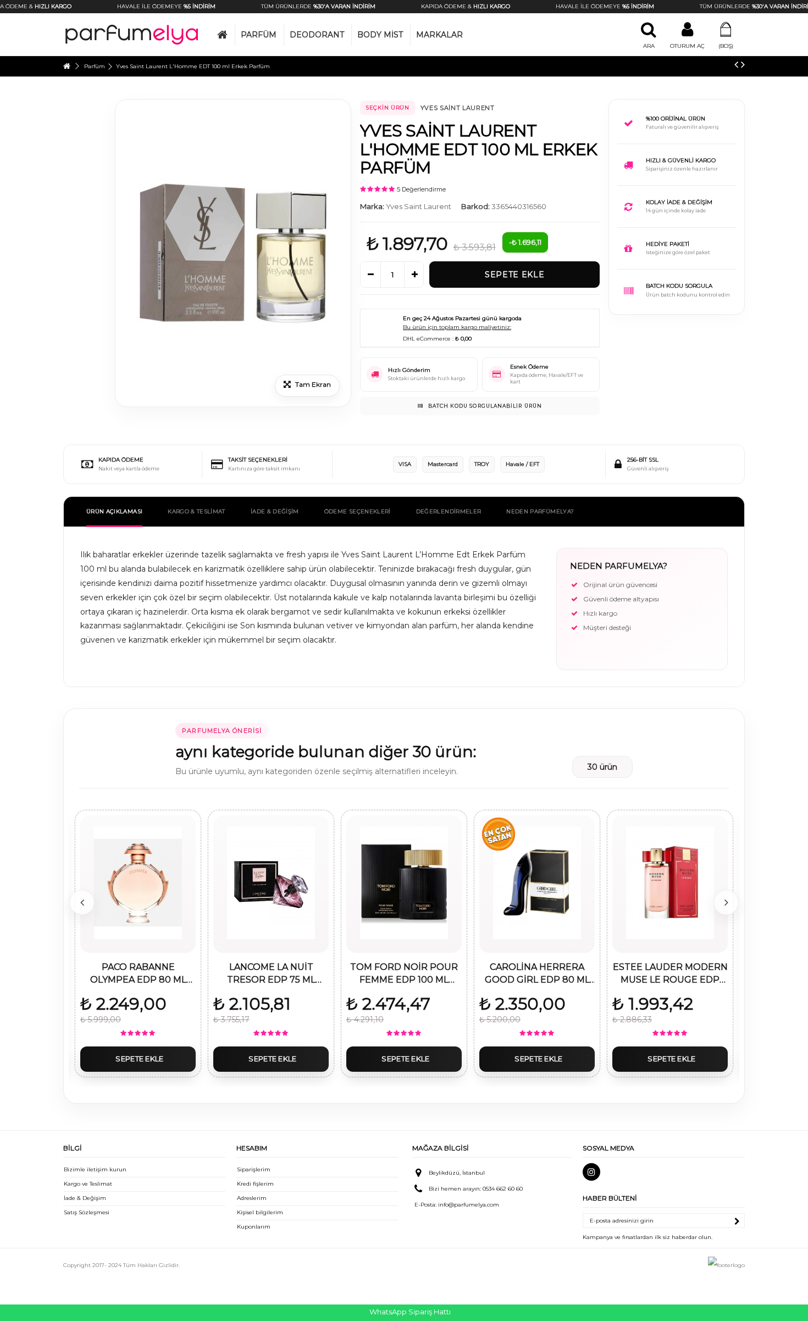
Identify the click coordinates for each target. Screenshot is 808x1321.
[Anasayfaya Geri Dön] (66, 66)
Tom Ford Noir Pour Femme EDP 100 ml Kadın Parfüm (404, 974)
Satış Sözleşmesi (86, 1212)
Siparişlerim (253, 1169)
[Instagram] (591, 1172)
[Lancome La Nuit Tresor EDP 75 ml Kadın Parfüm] (271, 883)
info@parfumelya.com (468, 1204)
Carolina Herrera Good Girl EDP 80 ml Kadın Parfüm (537, 974)
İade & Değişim (85, 1198)
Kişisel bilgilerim (260, 1212)
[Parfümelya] (132, 34)
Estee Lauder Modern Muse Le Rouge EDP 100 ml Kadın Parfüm (670, 974)
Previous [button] (82, 902)
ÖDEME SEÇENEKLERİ (357, 511)
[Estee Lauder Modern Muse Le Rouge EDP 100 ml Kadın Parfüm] (670, 883)
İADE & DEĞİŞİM (275, 511)
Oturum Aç (687, 46)
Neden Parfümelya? (540, 511)
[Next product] (743, 64)
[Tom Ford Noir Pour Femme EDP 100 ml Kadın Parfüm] (404, 883)
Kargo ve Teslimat (88, 1183)
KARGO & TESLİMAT (196, 511)
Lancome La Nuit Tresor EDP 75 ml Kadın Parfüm (271, 974)
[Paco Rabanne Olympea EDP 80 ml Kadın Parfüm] (138, 883)
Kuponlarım (253, 1226)
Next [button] (726, 902)
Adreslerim (252, 1198)
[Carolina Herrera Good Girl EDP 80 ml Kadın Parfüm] (537, 883)
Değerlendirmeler (449, 511)
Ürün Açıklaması (114, 511)
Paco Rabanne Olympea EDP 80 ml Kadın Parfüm (138, 974)
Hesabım (251, 1148)
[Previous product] (736, 64)
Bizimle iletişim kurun (95, 1169)
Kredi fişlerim (255, 1183)
